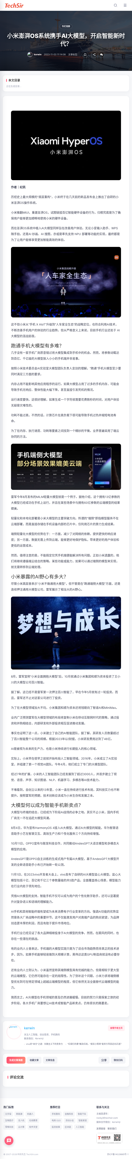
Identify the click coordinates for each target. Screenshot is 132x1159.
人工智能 (80, 1127)
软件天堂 (33, 1127)
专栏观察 (66, 26)
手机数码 (56, 1114)
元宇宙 (8, 1114)
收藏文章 (34, 1060)
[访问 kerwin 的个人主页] (14, 1035)
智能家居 (83, 1120)
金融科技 (69, 1114)
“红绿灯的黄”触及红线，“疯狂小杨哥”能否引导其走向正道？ (94, 1044)
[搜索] (115, 5)
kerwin (29, 1028)
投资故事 (56, 1127)
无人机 (21, 1120)
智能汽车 (82, 1114)
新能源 (19, 1114)
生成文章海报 (16, 1060)
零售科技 (9, 1127)
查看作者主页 (116, 1028)
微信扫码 (118, 1060)
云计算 (21, 1127)
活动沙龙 (69, 1120)
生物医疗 (9, 1120)
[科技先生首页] (14, 5)
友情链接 (100, 1128)
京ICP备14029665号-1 (118, 1154)
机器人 (30, 1114)
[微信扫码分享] (101, 54)
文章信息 (50, 1060)
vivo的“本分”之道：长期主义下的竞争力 (44, 1044)
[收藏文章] (85, 54)
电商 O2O (56, 1120)
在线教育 (33, 1120)
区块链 (68, 1127)
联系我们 (112, 1128)
